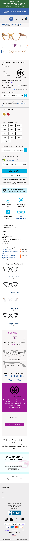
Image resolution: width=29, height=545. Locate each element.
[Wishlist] (17, 19)
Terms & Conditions (12, 468)
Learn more (11, 160)
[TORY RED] (8, 114)
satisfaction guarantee (18, 191)
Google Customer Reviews (21, 89)
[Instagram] (6, 520)
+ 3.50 (18, 137)
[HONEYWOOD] (4, 114)
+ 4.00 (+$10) (6, 141)
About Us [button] (4, 497)
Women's (8, 24)
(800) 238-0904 (8, 481)
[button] (14, 95)
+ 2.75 (18, 133)
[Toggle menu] (3, 19)
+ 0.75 (4, 125)
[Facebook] (12, 520)
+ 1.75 (11, 129)
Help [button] (3, 492)
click (21, 447)
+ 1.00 (11, 125)
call (26, 447)
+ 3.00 (4, 137)
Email (21, 481)
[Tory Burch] (21, 73)
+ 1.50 (4, 129)
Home (3, 24)
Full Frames (14, 24)
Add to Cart (14, 171)
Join (14, 463)
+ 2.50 (11, 133)
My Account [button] (5, 487)
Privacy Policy (20, 466)
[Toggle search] (22, 19)
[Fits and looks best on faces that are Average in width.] (14, 48)
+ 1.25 (18, 125)
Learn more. (20, 259)
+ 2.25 (4, 133)
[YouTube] (23, 520)
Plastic (19, 24)
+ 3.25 (11, 137)
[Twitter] (17, 520)
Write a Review (5, 66)
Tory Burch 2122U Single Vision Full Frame (12, 25)
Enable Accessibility (14, 1)
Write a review (14, 424)
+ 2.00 (18, 129)
